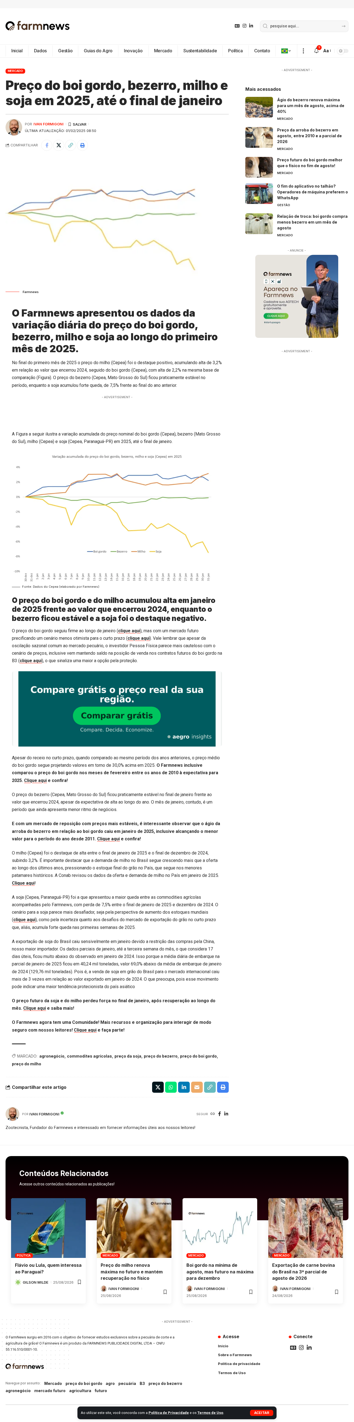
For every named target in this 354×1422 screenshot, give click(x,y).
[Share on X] (58, 145)
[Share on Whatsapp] (171, 1087)
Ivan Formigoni (48, 124)
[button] (261, 1413)
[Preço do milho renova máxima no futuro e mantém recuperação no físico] (134, 1228)
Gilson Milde (35, 1282)
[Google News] (237, 26)
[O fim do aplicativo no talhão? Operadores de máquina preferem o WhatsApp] (259, 193)
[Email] (197, 1087)
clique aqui (129, 630)
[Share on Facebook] (46, 145)
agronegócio (51, 1056)
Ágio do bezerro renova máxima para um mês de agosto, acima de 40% (310, 105)
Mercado (15, 71)
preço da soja (127, 1056)
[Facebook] (220, 1114)
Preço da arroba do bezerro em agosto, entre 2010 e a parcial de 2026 (309, 136)
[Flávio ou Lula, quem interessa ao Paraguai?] (48, 1228)
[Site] (212, 1114)
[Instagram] (244, 26)
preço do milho (26, 1063)
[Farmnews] (38, 26)
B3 (142, 1383)
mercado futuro (50, 1390)
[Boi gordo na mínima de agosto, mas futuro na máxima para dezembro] (220, 1228)
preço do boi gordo (198, 1056)
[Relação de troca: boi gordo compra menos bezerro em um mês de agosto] (259, 223)
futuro (101, 1390)
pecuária (127, 1383)
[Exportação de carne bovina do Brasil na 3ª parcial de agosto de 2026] (305, 1228)
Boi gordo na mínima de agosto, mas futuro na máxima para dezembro (220, 1271)
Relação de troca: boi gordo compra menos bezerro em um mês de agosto (312, 222)
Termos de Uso (210, 1413)
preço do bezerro (161, 1056)
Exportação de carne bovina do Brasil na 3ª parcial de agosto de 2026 (303, 1271)
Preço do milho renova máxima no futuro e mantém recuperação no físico (132, 1271)
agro (110, 1383)
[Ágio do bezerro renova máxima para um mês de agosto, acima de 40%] (259, 107)
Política (24, 1255)
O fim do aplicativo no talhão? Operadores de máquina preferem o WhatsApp (312, 192)
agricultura (80, 1390)
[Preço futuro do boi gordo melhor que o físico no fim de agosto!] (259, 167)
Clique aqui (35, 780)
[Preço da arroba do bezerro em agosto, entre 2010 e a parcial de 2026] (259, 137)
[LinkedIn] (251, 26)
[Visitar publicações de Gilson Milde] (18, 1282)
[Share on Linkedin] (184, 1087)
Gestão (283, 205)
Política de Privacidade (169, 1413)
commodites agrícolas (89, 1056)
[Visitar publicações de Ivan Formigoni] (14, 127)
